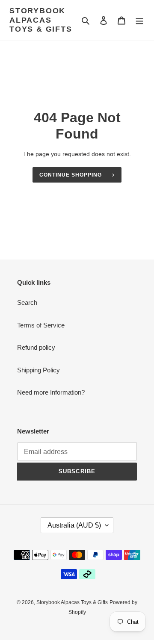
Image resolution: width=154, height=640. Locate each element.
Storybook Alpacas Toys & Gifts (40, 19)
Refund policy (36, 347)
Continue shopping (70, 175)
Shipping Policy (38, 370)
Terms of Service (41, 325)
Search (27, 302)
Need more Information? (51, 392)
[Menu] (139, 20)
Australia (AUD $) (74, 525)
